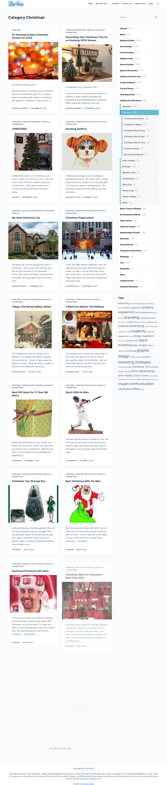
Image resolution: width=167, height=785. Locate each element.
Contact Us (127, 4)
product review (140, 375)
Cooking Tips (151, 322)
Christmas (16, 30)
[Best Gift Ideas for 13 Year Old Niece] (33, 418)
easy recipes (139, 345)
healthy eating (135, 357)
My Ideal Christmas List (26, 217)
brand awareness (143, 312)
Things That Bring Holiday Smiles (31, 306)
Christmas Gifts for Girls (86, 122)
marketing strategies (134, 362)
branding (131, 317)
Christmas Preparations (80, 217)
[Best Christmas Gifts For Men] (87, 504)
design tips (121, 341)
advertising (123, 303)
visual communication (136, 384)
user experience (143, 379)
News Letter (140, 4)
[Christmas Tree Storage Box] (33, 504)
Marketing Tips (141, 366)
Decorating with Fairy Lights (29, 662)
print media (125, 375)
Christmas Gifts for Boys (32, 563)
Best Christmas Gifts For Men (83, 481)
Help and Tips (101, 4)
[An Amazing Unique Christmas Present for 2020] (33, 61)
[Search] (158, 4)
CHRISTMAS (19, 128)
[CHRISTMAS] (33, 152)
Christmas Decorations (76, 30)
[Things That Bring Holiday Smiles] (33, 329)
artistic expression (132, 307)
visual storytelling (129, 388)
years (142, 389)
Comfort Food (133, 322)
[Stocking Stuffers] (87, 152)
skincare (134, 379)
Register (115, 4)
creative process (124, 332)
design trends (132, 340)
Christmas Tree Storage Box (28, 481)
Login (150, 4)
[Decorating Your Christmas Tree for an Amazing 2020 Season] (87, 63)
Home (90, 4)
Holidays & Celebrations (32, 211)
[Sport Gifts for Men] (87, 415)
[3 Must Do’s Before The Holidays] (87, 329)
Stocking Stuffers (76, 128)
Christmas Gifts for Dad (85, 385)
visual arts (153, 379)
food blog (131, 351)
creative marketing (151, 326)
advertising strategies (137, 303)
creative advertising (131, 326)
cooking (142, 322)
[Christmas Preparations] (87, 240)
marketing (145, 357)
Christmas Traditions (31, 122)
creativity (138, 331)
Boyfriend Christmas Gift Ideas (30, 570)
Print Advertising (143, 371)
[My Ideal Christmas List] (33, 240)
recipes (127, 379)
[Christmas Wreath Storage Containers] (87, 688)
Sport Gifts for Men (77, 392)
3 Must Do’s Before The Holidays (85, 306)
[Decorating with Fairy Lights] (33, 685)
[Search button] (156, 17)
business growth (147, 318)
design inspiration (144, 335)
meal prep (127, 371)
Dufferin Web (88, 784)
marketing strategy (125, 367)
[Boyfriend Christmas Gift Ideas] (33, 593)
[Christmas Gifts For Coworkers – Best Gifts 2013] (87, 596)
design (131, 336)
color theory (122, 322)
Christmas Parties (83, 299)
